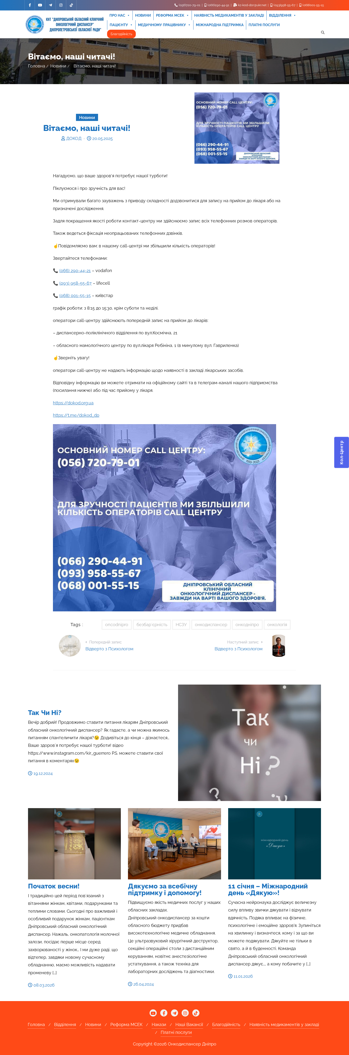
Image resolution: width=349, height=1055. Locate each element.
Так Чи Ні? (44, 713)
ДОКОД (74, 138)
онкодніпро (247, 624)
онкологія (277, 624)
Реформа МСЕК (170, 15)
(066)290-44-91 (218, 5)
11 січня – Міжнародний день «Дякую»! (268, 889)
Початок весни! (54, 886)
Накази (159, 1024)
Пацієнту (119, 25)
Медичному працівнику (162, 25)
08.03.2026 (43, 985)
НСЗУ (181, 624)
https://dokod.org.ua (73, 402)
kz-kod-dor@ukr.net (252, 5)
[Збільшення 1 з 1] (270, 430)
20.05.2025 (102, 138)
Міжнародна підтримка (220, 25)
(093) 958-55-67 (75, 283)
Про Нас (117, 15)
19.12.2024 (42, 773)
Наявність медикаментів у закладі (229, 15)
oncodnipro (116, 624)
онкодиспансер (211, 624)
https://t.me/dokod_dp (76, 415)
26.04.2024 (143, 984)
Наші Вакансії (189, 1024)
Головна (36, 65)
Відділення (280, 15)
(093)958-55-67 (284, 5)
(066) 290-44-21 (75, 270)
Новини (143, 15)
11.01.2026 (242, 976)
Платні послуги (264, 25)
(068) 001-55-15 (75, 295)
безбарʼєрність (152, 624)
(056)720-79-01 (189, 5)
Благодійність (121, 34)
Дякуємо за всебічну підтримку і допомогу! (165, 889)
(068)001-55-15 (313, 5)
